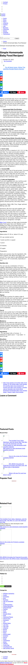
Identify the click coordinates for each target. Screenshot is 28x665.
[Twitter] (14, 75)
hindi (4, 615)
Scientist (5, 32)
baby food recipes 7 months (18, 387)
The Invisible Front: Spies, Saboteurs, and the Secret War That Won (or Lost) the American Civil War (13, 520)
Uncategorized (7, 646)
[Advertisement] (14, 412)
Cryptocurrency (7, 604)
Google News (7, 614)
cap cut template (8, 601)
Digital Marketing (8, 606)
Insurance (6, 620)
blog (4, 598)
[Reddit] (14, 80)
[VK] (14, 90)
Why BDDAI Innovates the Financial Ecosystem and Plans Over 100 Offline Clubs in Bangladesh (14, 557)
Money (5, 31)
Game (5, 612)
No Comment (8, 61)
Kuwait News (7, 623)
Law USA (5, 626)
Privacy (5, 3)
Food (4, 48)
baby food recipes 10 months (11, 382)
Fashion (5, 24)
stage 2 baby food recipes (15, 392)
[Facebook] (14, 72)
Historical (6, 29)
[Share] (14, 95)
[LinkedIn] (14, 82)
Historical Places (8, 617)
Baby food (3, 222)
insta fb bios (6, 618)
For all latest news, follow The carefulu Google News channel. (14, 68)
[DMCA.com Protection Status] (6, 587)
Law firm (5, 625)
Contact (5, 2)
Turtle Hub (6, 645)
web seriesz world (8, 648)
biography (6, 596)
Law (4, 26)
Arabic (5, 595)
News (4, 20)
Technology (6, 34)
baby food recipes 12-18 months (15, 383)
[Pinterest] (14, 77)
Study (5, 639)
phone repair (7, 634)
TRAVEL (5, 643)
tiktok (5, 642)
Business (5, 27)
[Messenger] (14, 87)
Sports (5, 637)
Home (5, 18)
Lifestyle (5, 23)
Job (4, 621)
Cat (4, 603)
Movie (5, 631)
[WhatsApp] (14, 85)
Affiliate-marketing (8, 593)
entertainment (7, 607)
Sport (4, 21)
